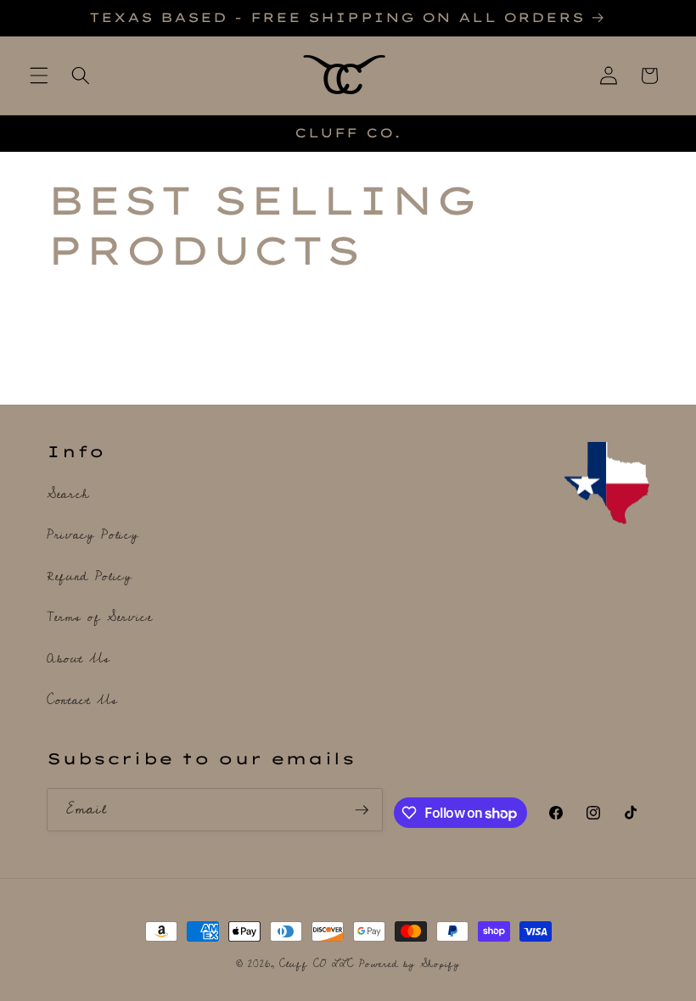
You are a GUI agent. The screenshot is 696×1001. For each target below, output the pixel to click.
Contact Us (82, 700)
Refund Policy (89, 576)
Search (68, 495)
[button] (39, 75)
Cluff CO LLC (316, 964)
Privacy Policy (92, 535)
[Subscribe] (361, 810)
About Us (78, 658)
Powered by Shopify (409, 964)
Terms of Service (100, 617)
